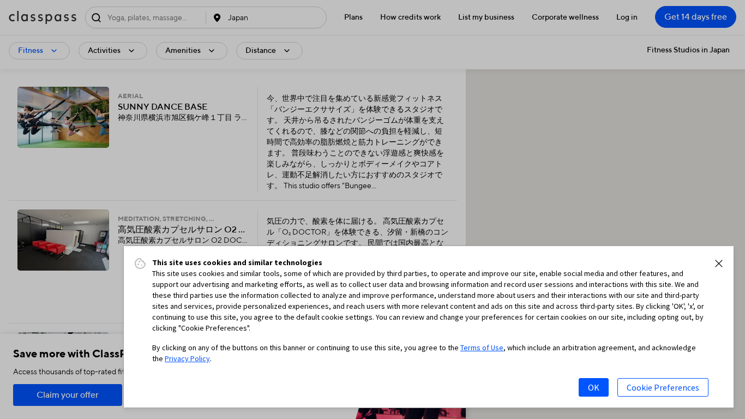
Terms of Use (481, 347)
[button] (719, 263)
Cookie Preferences (663, 387)
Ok (593, 387)
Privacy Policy (187, 358)
